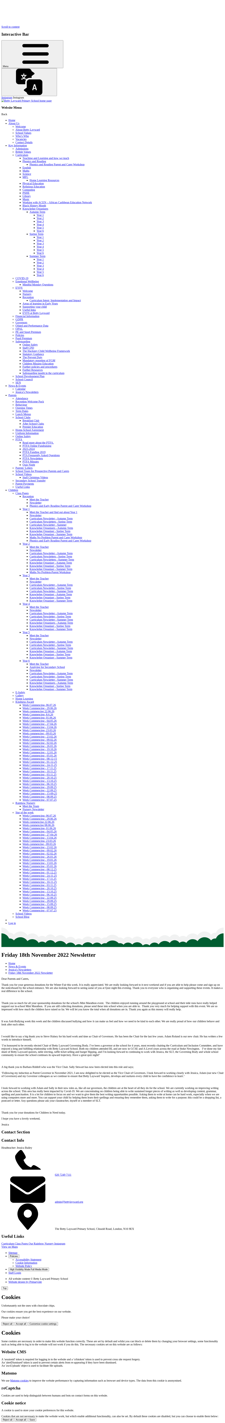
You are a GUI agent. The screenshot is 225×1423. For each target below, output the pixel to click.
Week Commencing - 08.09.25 (39, 796)
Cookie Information (26, 1262)
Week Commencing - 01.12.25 (39, 872)
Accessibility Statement (28, 1259)
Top (5, 1288)
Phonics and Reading (34, 161)
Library (26, 196)
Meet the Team (30, 806)
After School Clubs (33, 423)
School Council (24, 379)
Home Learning (24, 698)
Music (25, 199)
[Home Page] (26, 100)
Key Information (17, 145)
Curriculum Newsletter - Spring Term (50, 588)
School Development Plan (29, 376)
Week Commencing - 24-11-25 (39, 765)
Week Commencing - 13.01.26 (39, 863)
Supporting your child (34, 306)
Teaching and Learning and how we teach (45, 158)
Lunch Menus (23, 414)
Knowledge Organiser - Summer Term (51, 534)
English (26, 167)
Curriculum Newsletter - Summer (48, 524)
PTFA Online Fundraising (36, 445)
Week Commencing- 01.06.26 (39, 717)
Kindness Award (24, 701)
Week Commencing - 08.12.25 (39, 869)
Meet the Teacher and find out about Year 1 (53, 512)
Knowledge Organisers (35, 208)
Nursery (26, 294)
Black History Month (34, 205)
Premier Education (32, 426)
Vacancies (21, 139)
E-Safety (20, 692)
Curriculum (21, 154)
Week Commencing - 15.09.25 (39, 904)
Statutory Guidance (33, 354)
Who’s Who (22, 136)
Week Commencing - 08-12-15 (39, 758)
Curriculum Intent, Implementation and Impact (55, 300)
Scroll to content (10, 26)
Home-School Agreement (29, 429)
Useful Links (22, 486)
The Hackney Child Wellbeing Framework (46, 350)
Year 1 (40, 215)
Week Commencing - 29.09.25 (39, 787)
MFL (25, 177)
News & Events (17, 385)
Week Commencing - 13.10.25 (39, 780)
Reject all (7, 1324)
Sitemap (12, 1252)
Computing (28, 189)
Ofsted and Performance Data (31, 325)
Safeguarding (22, 341)
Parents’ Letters (24, 467)
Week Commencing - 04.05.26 (39, 720)
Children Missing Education (38, 363)
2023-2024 (28, 448)
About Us (13, 123)
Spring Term (36, 234)
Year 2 (40, 218)
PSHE (26, 192)
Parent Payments (24, 483)
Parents (12, 395)
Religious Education (33, 186)
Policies (19, 335)
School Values (23, 132)
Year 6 (40, 230)
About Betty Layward (27, 129)
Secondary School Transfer (30, 480)
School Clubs (22, 417)
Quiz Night (28, 464)
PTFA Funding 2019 (34, 452)
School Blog (22, 916)
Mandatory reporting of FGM (38, 360)
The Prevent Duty (32, 357)
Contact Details (24, 142)
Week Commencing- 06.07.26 (39, 705)
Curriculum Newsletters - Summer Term (52, 559)
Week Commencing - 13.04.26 (39, 727)
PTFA (18, 439)
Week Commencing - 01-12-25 (39, 761)
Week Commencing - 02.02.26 (39, 742)
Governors (21, 322)
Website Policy (23, 1265)
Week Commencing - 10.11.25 (39, 771)
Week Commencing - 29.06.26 (39, 708)
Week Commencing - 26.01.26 (39, 746)
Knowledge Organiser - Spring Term (50, 531)
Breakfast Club (30, 420)
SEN (18, 382)
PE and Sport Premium (28, 332)
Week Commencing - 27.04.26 (39, 723)
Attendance (21, 398)
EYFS (18, 287)
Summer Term (37, 256)
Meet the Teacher (39, 499)
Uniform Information (27, 433)
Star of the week (24, 812)
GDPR (19, 319)
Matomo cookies (19, 1380)
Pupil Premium (23, 338)
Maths (25, 170)
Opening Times (24, 407)
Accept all (21, 1324)
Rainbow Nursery (25, 803)
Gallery (19, 695)
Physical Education (33, 183)
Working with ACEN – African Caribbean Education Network (57, 202)
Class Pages (22, 493)
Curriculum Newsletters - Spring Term (51, 521)
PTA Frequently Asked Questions (41, 455)
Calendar (20, 388)
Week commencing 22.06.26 (38, 711)
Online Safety (30, 344)
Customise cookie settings (43, 1324)
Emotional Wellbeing (27, 281)
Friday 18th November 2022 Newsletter (30, 972)
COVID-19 (21, 278)
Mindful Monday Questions (37, 284)
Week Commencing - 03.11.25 (39, 774)
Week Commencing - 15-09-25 (39, 793)
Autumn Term (37, 211)
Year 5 (40, 227)
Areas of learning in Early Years (40, 303)
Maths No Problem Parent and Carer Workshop (56, 537)
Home (11, 120)
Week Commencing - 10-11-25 (39, 882)
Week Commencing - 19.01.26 (39, 859)
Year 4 (40, 224)
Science (26, 173)
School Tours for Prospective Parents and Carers (42, 471)
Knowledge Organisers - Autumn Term (51, 527)
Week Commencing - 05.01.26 (39, 755)
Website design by (25, 1281)
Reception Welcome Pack (29, 401)
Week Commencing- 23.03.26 (39, 730)
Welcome (20, 126)
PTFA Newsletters (32, 458)
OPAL (19, 328)
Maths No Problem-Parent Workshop (50, 572)
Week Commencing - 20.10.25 (39, 777)
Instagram (6, 97)
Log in (12, 923)
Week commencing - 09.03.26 (39, 733)
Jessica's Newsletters (19, 969)
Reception (28, 297)
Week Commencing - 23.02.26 (39, 736)
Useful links (29, 309)
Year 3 (40, 221)
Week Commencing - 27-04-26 (39, 834)
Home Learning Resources (44, 180)
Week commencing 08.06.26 (38, 825)
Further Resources (32, 369)
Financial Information (27, 316)
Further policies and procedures (39, 366)
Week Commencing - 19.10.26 (39, 749)
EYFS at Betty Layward (36, 313)
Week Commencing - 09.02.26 (39, 739)
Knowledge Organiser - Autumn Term (51, 562)
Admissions (21, 148)
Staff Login (14, 1272)
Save (32, 1419)
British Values (23, 151)
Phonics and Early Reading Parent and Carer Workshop (60, 505)
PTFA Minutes (30, 461)
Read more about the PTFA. (38, 442)
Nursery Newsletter (33, 809)
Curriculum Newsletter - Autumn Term (51, 518)
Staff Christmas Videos (35, 477)
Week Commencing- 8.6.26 (37, 714)
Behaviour (21, 404)
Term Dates (21, 411)
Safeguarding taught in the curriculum (43, 373)
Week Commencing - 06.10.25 (39, 784)
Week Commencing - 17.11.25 (39, 768)
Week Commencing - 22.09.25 (39, 790)
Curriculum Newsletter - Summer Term (51, 591)
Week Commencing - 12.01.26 (39, 752)
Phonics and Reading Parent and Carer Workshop (57, 164)
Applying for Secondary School (47, 667)
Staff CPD (28, 347)
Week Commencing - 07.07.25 (39, 799)
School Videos (23, 474)
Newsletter (35, 502)
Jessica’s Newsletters (26, 392)
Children (13, 490)
